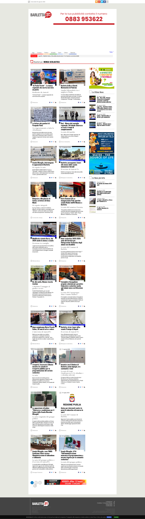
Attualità (53, 52)
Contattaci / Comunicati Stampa (104, 503)
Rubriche (72, 52)
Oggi (33, 52)
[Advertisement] (72, 38)
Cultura (66, 52)
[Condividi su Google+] (54, 103)
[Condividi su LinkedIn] (55, 103)
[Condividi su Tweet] (52, 103)
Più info (109, 517)
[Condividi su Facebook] (50, 103)
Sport (59, 52)
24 (35, 486)
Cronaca (39, 52)
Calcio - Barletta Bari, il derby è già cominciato (49, 56)
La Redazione (109, 501)
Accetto (116, 517)
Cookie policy (109, 505)
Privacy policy (109, 504)
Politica (46, 52)
